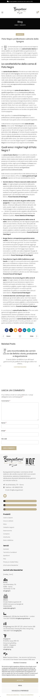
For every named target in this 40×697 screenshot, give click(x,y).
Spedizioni (6, 555)
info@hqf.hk (17, 631)
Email (3, 431)
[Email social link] (15, 330)
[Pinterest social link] (20, 330)
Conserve (6, 534)
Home (16, 25)
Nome (3, 423)
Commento (5, 401)
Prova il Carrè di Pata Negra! (21, 293)
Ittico (5, 524)
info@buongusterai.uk (23, 618)
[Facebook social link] (6, 330)
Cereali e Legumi (8, 527)
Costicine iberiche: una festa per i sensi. (16, 296)
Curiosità (22, 25)
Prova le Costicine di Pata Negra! (26, 306)
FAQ (4, 559)
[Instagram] (20, 509)
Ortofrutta (6, 537)
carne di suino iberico (10, 72)
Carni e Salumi (8, 518)
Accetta (20, 680)
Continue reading (20, 367)
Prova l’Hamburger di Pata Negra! (22, 255)
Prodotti (6, 514)
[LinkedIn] (20, 505)
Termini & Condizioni (10, 552)
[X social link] (11, 330)
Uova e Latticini (8, 521)
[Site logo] (20, 10)
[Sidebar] (2, 211)
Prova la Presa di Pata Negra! (12, 274)
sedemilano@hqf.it (9, 608)
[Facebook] (5, 496)
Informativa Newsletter (10, 565)
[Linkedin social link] (24, 330)
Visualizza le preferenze (20, 691)
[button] (37, 663)
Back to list (20, 336)
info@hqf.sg (7, 649)
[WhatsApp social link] (29, 330)
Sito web (4, 439)
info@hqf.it (6, 591)
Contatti (6, 549)
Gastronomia (7, 531)
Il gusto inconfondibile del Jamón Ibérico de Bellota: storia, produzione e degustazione (20, 354)
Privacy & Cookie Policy (13, 694)
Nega (20, 685)
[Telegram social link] (33, 330)
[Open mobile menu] (2, 12)
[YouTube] (20, 501)
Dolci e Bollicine (8, 540)
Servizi (6, 545)
